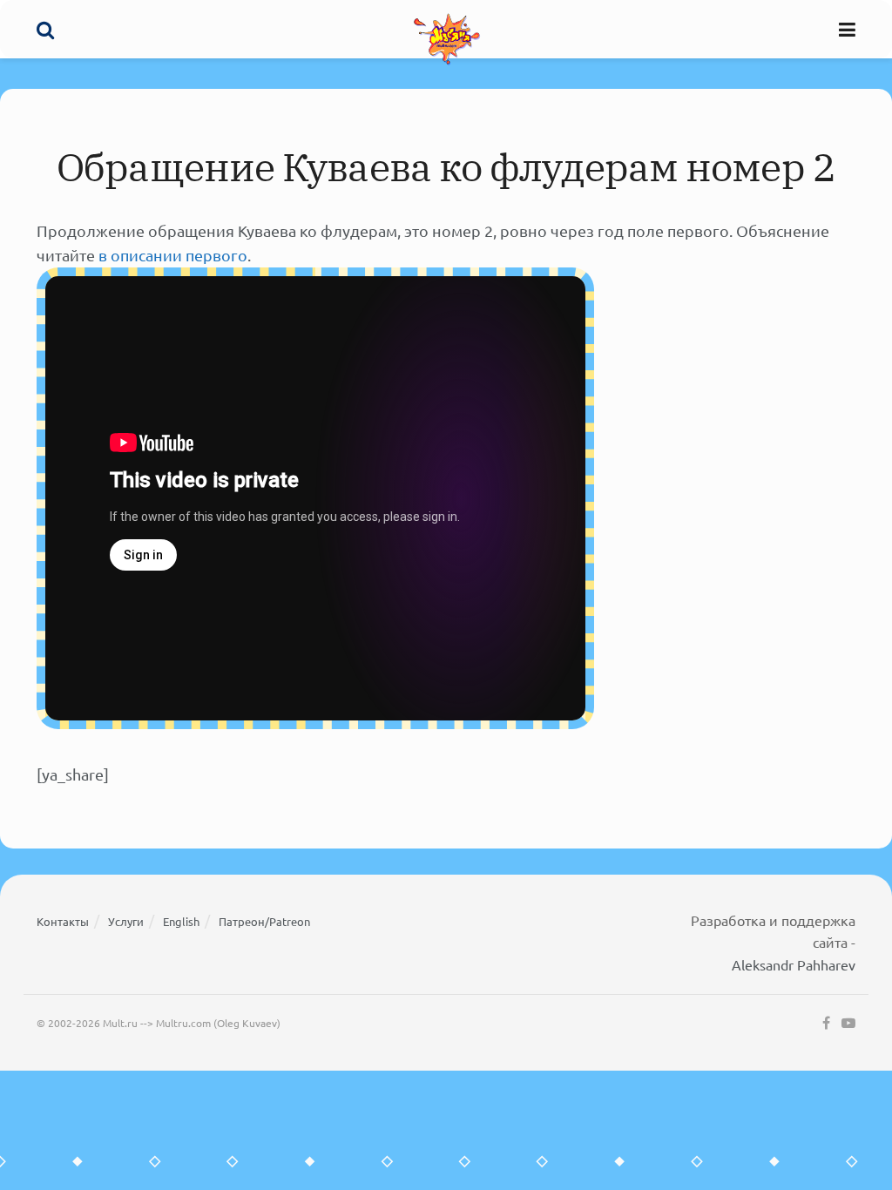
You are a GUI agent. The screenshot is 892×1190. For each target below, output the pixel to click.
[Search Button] (45, 29)
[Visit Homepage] (447, 38)
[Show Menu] (847, 29)
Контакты (63, 921)
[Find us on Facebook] (826, 1023)
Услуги (126, 921)
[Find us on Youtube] (848, 1023)
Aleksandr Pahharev (793, 964)
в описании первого (172, 255)
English (181, 921)
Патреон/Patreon (264, 921)
